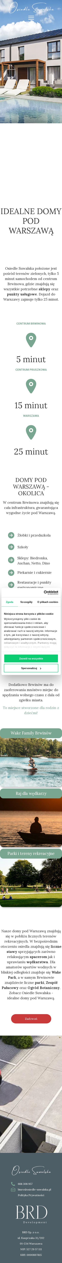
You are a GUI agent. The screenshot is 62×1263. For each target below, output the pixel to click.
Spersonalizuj (29, 668)
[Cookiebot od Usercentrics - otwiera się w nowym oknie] (44, 593)
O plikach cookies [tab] (47, 601)
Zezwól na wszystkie (31, 658)
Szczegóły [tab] (26, 601)
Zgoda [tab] (9, 601)
